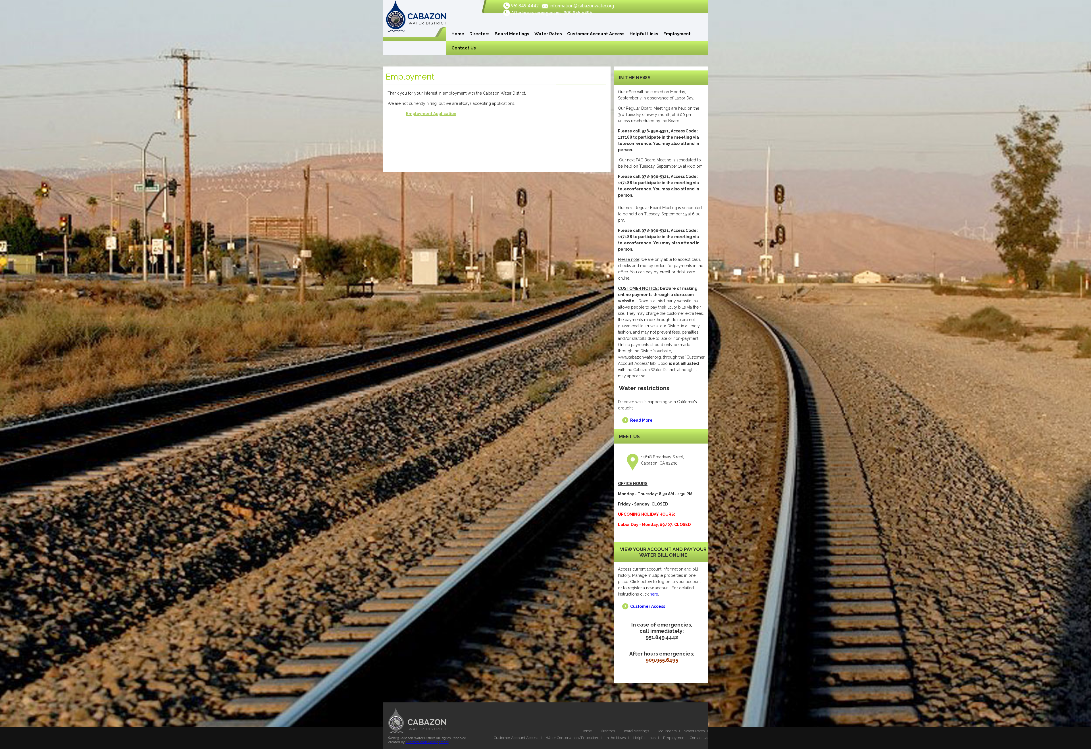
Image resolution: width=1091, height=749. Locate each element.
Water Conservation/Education (572, 738)
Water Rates (548, 33)
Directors (479, 33)
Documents (666, 731)
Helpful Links (644, 33)
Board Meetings (512, 33)
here (654, 594)
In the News (616, 738)
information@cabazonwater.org (581, 6)
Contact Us (463, 48)
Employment (677, 33)
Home (457, 33)
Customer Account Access (595, 33)
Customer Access (647, 606)
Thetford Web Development (427, 742)
